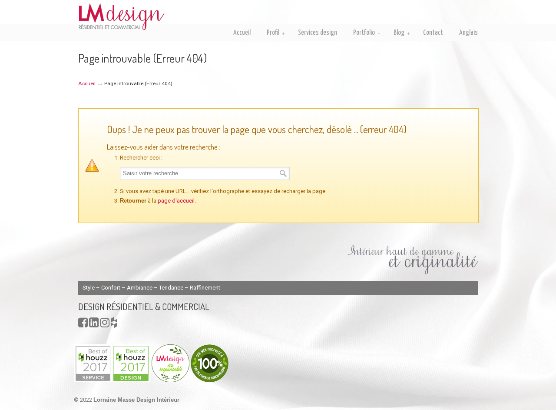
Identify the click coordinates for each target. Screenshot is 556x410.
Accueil (87, 83)
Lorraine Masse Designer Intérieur (121, 16)
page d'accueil (176, 200)
